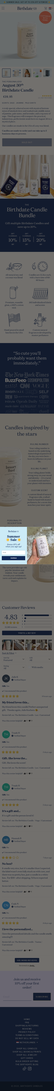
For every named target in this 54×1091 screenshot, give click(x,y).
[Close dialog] (52, 529)
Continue (13, 558)
